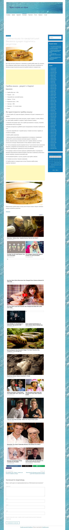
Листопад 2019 (53, 148)
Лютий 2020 (52, 144)
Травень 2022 (53, 106)
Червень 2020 (53, 138)
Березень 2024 (53, 79)
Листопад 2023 (53, 85)
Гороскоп (30, 14)
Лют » (57, 170)
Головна (8, 14)
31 (53, 166)
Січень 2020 (52, 145)
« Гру (53, 170)
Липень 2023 (53, 91)
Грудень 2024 (53, 70)
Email (7, 504)
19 (56, 162)
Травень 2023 (53, 94)
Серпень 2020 (53, 135)
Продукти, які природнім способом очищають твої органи (55, 51)
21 (60, 162)
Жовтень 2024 (53, 73)
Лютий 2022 (52, 110)
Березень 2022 (53, 108)
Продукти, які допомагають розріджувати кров (55, 54)
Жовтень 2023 (53, 87)
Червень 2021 (53, 120)
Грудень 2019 (53, 146)
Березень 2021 (53, 125)
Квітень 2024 (53, 78)
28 (60, 164)
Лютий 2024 (52, 81)
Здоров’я (19, 14)
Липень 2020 (53, 136)
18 (55, 162)
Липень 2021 (53, 119)
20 (58, 162)
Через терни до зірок (18, 7)
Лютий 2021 (52, 126)
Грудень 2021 (53, 111)
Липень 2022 (53, 103)
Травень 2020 (53, 139)
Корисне (40, 14)
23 (51, 164)
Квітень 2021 (53, 123)
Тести (35, 14)
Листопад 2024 (53, 72)
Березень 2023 (53, 97)
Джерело (8, 211)
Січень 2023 (52, 98)
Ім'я (7, 498)
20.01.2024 (8, 35)
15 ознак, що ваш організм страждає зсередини (55, 48)
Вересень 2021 (53, 116)
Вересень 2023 (53, 88)
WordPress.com (45, 527)
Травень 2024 (53, 76)
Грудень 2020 (53, 129)
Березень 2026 (53, 68)
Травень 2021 (53, 122)
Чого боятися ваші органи (55, 46)
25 (55, 164)
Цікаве (13, 14)
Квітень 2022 (53, 107)
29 (50, 166)
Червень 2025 (53, 69)
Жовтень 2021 (53, 114)
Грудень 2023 (53, 84)
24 (53, 164)
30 (51, 166)
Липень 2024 (53, 75)
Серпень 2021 (53, 117)
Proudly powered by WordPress (26, 527)
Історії (45, 14)
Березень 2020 (53, 142)
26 (56, 164)
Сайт (7, 511)
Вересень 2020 (53, 133)
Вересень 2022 (53, 101)
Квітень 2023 (53, 95)
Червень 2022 (53, 104)
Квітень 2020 (53, 141)
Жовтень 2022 (53, 100)
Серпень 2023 (53, 89)
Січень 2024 (52, 82)
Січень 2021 (52, 127)
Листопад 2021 (53, 113)
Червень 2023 (53, 92)
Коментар (8, 486)
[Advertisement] (34, 26)
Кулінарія (24, 14)
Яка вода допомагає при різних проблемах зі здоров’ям (55, 58)
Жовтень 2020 (53, 132)
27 (58, 164)
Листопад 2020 (53, 130)
